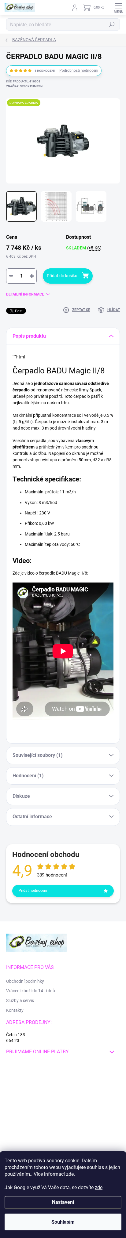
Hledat (111, 24)
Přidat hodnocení (33, 890)
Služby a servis (20, 1000)
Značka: (24, 86)
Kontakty (15, 1010)
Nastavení (63, 1202)
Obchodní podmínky (25, 981)
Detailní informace (25, 294)
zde (70, 1174)
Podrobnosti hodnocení (78, 70)
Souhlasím (63, 1222)
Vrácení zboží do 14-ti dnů (30, 990)
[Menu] (118, 7)
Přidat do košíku (62, 275)
